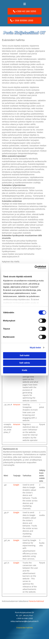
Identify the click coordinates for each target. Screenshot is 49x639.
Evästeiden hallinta (24, 628)
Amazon (16, 404)
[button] (25, 11)
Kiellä (24, 370)
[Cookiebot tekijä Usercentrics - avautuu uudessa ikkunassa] (35, 267)
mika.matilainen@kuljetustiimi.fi (25, 621)
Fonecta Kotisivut (36, 601)
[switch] (42, 320)
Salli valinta (24, 363)
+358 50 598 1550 (24, 618)
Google (16, 484)
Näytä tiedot (35, 347)
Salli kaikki (24, 355)
